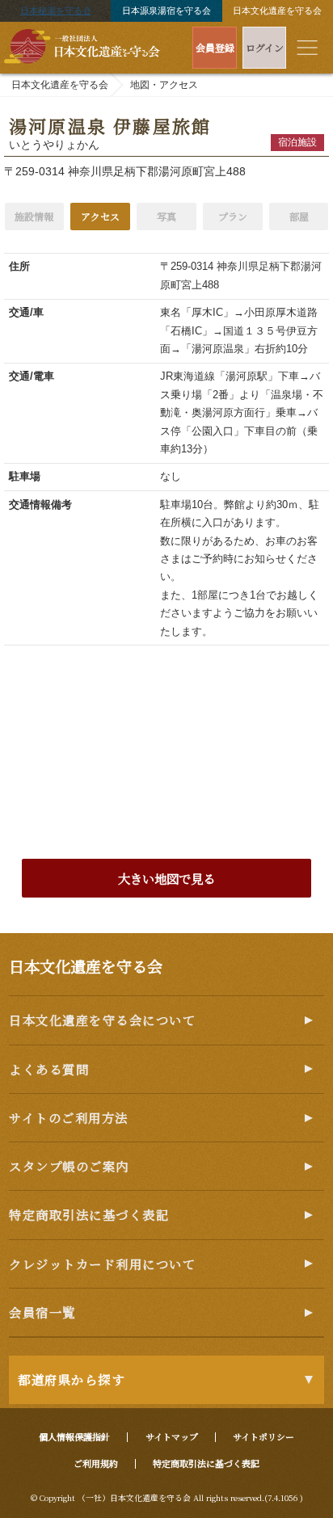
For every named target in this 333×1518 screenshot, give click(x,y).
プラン (232, 216)
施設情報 (34, 216)
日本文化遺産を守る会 (277, 10)
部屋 (299, 216)
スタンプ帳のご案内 (69, 1166)
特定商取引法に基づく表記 (89, 1214)
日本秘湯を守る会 (55, 10)
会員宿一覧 (42, 1312)
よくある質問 (49, 1069)
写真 (166, 216)
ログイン (265, 47)
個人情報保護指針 (74, 1436)
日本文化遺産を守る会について (102, 1019)
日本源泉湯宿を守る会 (166, 10)
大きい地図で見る (166, 878)
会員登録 (215, 47)
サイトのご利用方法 (69, 1117)
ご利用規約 (96, 1463)
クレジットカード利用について (102, 1263)
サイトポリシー (263, 1436)
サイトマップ (171, 1436)
